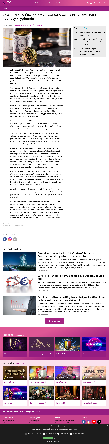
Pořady (30, 3)
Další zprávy (54, 321)
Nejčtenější (88, 28)
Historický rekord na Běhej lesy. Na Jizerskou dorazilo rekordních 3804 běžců (92, 42)
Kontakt (58, 418)
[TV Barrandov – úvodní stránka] (8, 3)
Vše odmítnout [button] (60, 438)
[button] (54, 441)
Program (44, 3)
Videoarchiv (6, 423)
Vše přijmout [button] (48, 438)
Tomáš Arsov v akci (34, 423)
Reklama (69, 3)
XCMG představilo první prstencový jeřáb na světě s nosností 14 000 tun (90, 51)
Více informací (56, 431)
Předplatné (60, 3)
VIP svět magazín (34, 421)
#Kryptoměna (19, 25)
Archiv (37, 3)
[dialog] (54, 434)
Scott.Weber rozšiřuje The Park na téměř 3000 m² (92, 33)
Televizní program (8, 421)
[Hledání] (88, 3)
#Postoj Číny (28, 25)
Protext (52, 3)
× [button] (107, 425)
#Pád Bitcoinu (37, 25)
